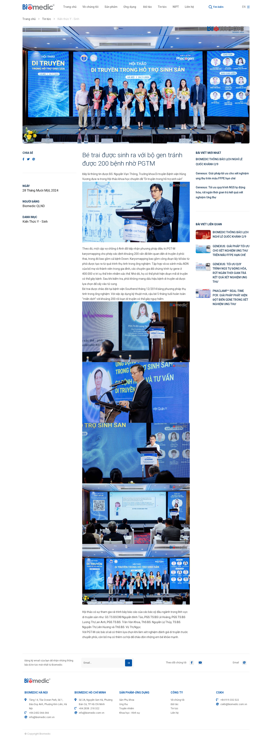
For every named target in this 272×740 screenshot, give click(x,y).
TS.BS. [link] (177, 622)
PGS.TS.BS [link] (151, 617)
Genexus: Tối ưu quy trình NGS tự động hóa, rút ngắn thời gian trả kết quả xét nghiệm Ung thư (220, 192)
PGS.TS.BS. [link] (114, 622)
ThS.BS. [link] (146, 622)
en (244, 6)
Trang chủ (69, 6)
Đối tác (147, 6)
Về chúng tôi (90, 6)
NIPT (176, 6)
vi (248, 6)
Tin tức (162, 6)
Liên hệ (189, 6)
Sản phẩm (111, 6)
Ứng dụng (129, 6)
